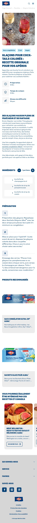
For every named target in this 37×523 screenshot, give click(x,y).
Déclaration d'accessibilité (18, 514)
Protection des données (18, 508)
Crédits (18, 505)
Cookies (18, 511)
